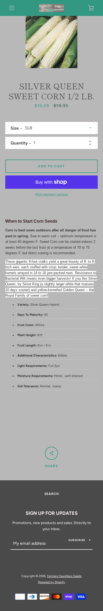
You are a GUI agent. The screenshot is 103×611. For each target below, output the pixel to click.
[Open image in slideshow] (51, 42)
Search (51, 494)
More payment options (51, 194)
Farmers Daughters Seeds (64, 576)
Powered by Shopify (51, 582)
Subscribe (76, 540)
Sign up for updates (52, 513)
